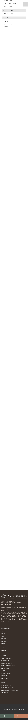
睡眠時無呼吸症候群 (5, 668)
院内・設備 (3, 638)
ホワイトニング (4, 692)
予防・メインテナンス (8, 13)
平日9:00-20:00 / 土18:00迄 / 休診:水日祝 (14, 718)
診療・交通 (3, 641)
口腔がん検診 (6, 21)
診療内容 (3, 633)
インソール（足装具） (8, 6)
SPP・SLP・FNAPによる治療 (10, 3)
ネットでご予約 (22, 716)
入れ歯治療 (3, 655)
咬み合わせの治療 (5, 660)
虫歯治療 (3, 648)
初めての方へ (4, 626)
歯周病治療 (3, 650)
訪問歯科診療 (4, 675)
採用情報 (3, 643)
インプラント (4, 653)
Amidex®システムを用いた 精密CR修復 (9, 690)
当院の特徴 (3, 631)
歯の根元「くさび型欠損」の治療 (8, 665)
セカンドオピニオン (5, 670)
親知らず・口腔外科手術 (6, 673)
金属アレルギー (4, 678)
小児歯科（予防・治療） (6, 658)
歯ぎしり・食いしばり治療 (6, 663)
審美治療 (3, 682)
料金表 (2, 636)
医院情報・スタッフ (5, 628)
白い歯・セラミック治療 (6, 685)
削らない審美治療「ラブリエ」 (7, 687)
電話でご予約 (8, 716)
